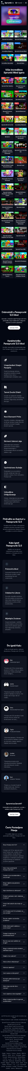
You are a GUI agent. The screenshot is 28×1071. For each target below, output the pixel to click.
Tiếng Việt (5, 1060)
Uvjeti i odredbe (14, 1019)
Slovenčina (23, 1064)
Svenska (13, 1062)
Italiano (24, 1055)
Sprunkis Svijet (14, 1033)
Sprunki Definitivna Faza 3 (20, 1031)
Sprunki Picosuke (18, 1039)
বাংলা (13, 1059)
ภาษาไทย (5, 1059)
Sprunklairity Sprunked (17, 1028)
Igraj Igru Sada (14, 21)
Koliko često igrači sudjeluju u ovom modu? (11, 927)
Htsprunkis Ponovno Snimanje (14, 1048)
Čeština (4, 1064)
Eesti (25, 1066)
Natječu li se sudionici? (9, 956)
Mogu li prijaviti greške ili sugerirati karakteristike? (13, 1000)
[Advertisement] (14, 292)
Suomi (25, 1062)
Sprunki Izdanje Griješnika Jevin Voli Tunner (14, 1030)
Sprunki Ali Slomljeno (7, 1045)
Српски (3, 1066)
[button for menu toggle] (26, 3)
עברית (14, 1064)
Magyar (8, 1062)
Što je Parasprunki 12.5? (10, 845)
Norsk (17, 1062)
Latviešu (8, 1068)
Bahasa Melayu (21, 1057)
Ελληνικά (9, 1064)
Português (18, 1055)
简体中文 (24, 1053)
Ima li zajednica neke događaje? (12, 994)
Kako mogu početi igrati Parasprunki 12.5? (10, 869)
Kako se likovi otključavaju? (11, 962)
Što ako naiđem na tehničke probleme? (11, 919)
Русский (5, 1057)
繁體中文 (4, 1055)
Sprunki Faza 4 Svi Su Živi (14, 1024)
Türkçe (23, 1059)
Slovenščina (20, 1066)
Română (3, 1062)
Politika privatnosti (5, 1019)
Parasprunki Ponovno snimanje (14, 1050)
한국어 (13, 1055)
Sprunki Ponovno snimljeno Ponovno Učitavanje (14, 1022)
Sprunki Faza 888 (14, 1041)
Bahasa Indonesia (12, 1057)
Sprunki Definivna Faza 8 (19, 1045)
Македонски (19, 1068)
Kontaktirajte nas (23, 1019)
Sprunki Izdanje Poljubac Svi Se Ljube (14, 1037)
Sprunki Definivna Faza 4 (7, 1031)
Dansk (21, 1062)
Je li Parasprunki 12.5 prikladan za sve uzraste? (13, 912)
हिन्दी (16, 1059)
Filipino (24, 1060)
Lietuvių (13, 1068)
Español (19, 1053)
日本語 (9, 1055)
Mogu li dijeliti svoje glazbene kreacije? (11, 884)
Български (9, 1066)
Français (14, 1053)
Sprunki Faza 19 (9, 1039)
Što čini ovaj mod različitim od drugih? (11, 942)
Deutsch (9, 1053)
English (4, 1053)
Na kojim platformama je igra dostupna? (11, 979)
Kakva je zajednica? (8, 967)
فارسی (17, 1064)
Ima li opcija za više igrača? (11, 973)
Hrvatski (14, 1066)
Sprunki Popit (8, 1028)
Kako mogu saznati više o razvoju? (10, 987)
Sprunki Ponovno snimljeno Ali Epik (14, 1043)
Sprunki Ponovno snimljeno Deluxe (10, 1046)
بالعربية (9, 1059)
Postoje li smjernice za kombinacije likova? (9, 934)
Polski (19, 1059)
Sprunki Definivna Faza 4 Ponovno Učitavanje (13, 1035)
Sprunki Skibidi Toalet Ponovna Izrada (14, 1026)
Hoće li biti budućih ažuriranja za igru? (12, 904)
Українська (11, 1060)
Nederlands (18, 1060)
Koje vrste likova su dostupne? (12, 890)
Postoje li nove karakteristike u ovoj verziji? (12, 876)
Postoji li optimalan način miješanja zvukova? (13, 897)
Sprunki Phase (23, 1046)
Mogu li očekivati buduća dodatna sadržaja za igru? (13, 949)
